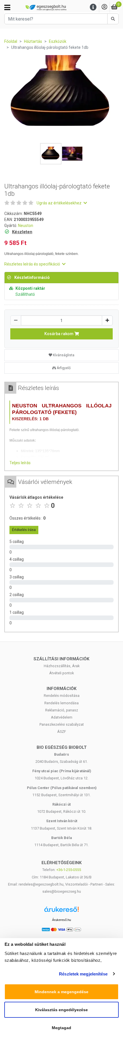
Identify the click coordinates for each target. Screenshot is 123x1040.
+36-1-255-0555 (68, 870)
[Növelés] (107, 320)
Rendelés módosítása (62, 695)
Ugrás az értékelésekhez (59, 203)
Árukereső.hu (61, 920)
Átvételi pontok (61, 673)
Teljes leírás (20, 462)
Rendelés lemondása (61, 703)
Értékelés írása (24, 530)
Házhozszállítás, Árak (62, 666)
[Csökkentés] (15, 320)
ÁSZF (61, 731)
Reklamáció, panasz (61, 710)
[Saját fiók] (104, 7)
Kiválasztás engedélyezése (61, 1009)
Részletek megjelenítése (83, 973)
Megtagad (61, 1027)
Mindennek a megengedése (61, 991)
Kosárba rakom (59, 333)
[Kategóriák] (7, 7)
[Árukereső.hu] (61, 911)
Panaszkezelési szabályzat (61, 724)
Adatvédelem (61, 717)
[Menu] (93, 7)
